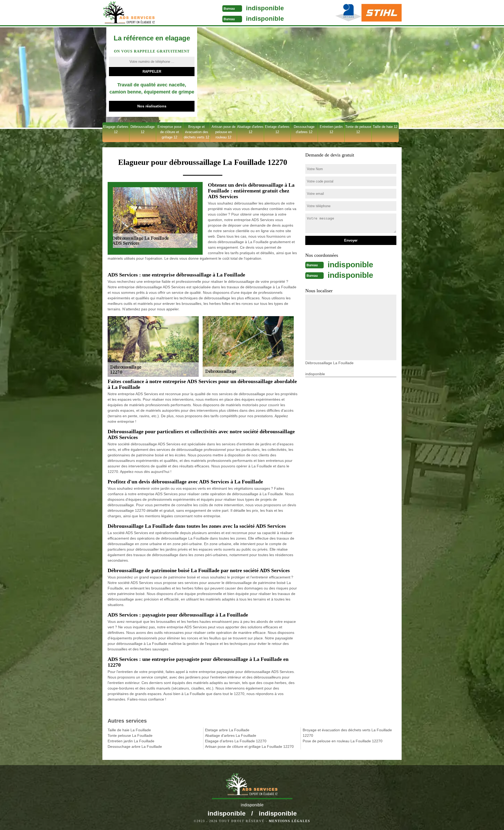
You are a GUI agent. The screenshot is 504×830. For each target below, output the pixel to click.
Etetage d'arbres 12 (277, 129)
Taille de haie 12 (385, 127)
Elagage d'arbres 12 (115, 129)
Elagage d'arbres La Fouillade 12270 (235, 741)
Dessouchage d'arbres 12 (304, 129)
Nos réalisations (151, 106)
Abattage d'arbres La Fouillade (230, 735)
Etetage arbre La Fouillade (227, 730)
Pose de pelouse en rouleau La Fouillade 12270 (342, 741)
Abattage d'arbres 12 (250, 129)
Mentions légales (289, 821)
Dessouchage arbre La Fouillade (135, 746)
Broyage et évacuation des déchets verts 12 (196, 132)
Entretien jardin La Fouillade (131, 741)
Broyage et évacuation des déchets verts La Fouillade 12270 (347, 733)
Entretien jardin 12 (331, 129)
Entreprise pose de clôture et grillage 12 (169, 132)
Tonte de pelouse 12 (358, 129)
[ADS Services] (142, 13)
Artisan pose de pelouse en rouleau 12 (223, 132)
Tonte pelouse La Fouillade (130, 735)
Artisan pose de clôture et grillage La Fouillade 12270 (249, 746)
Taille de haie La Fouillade (129, 730)
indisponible (265, 8)
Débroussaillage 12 (142, 129)
